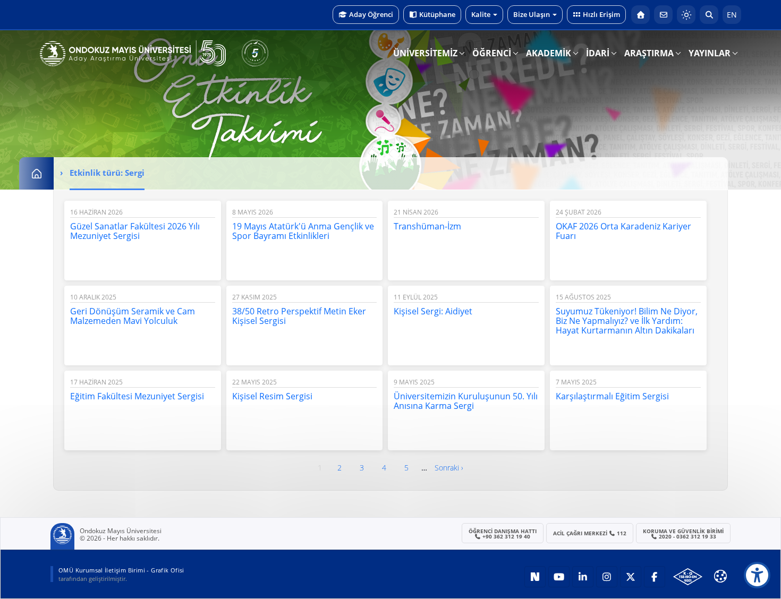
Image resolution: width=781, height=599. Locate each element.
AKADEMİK (548, 53)
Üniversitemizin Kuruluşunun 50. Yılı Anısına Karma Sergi (466, 401)
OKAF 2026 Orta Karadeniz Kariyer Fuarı (623, 231)
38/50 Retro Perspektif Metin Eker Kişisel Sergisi (299, 316)
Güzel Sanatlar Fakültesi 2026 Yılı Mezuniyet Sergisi (135, 231)
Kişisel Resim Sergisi (272, 396)
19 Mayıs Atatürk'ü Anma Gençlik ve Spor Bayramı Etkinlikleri (303, 231)
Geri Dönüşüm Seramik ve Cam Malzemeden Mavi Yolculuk (132, 316)
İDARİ (597, 53)
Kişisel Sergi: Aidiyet (433, 311)
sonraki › (449, 468)
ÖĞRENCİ (491, 53)
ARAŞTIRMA (649, 53)
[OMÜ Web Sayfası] (133, 53)
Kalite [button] (480, 14)
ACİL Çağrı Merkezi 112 (590, 533)
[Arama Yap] (709, 14)
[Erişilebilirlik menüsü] (757, 575)
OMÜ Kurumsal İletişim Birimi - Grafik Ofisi (121, 570)
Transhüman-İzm (427, 226)
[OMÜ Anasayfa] (640, 14)
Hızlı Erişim (601, 14)
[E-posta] (663, 14)
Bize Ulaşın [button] (531, 14)
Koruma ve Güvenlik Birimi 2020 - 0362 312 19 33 (683, 533)
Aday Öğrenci (371, 14)
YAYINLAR (710, 53)
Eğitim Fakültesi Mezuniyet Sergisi (137, 396)
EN (732, 15)
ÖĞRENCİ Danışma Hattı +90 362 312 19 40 (503, 533)
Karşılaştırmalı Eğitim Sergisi (612, 396)
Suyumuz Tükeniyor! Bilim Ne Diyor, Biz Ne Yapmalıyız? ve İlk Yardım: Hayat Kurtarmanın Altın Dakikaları (627, 320)
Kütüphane (437, 14)
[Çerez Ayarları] (720, 576)
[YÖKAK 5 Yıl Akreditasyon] (255, 53)
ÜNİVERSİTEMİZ (425, 53)
